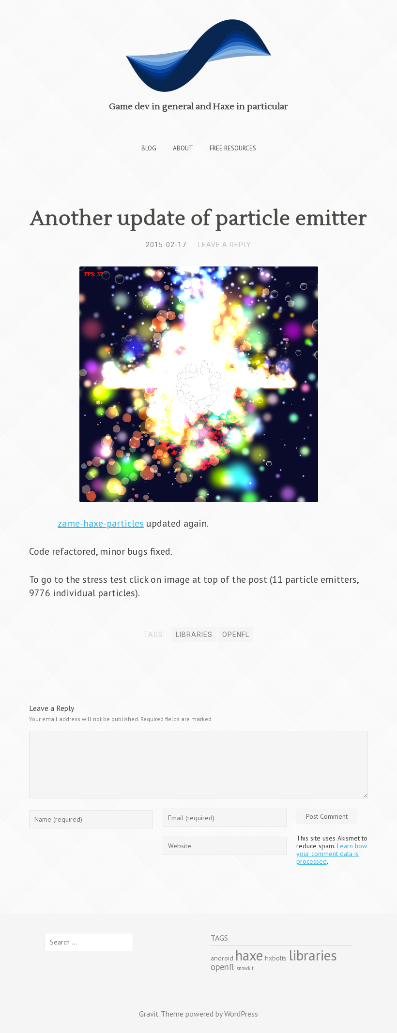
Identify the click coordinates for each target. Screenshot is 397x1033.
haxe (249, 955)
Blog (148, 148)
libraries (194, 634)
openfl (235, 634)
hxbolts (276, 958)
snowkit (245, 968)
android (222, 958)
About (183, 148)
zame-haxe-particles (101, 523)
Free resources (233, 148)
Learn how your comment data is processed (331, 853)
